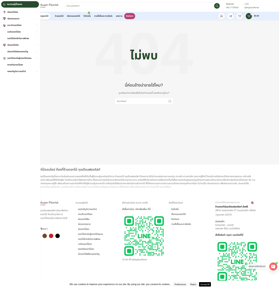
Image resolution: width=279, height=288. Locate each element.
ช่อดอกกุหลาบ (84, 224)
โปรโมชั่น (175, 209)
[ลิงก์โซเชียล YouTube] (51, 236)
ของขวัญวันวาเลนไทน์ (87, 209)
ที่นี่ (241, 235)
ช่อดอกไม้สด (83, 229)
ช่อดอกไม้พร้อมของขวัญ (89, 254)
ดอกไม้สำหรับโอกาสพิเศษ (89, 239)
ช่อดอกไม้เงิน (83, 219)
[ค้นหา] (217, 6)
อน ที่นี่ (148, 209)
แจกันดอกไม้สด (85, 244)
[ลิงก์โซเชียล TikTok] (57, 236)
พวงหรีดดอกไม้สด (86, 249)
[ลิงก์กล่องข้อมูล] (234, 204)
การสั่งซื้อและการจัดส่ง (181, 224)
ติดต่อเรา (175, 219)
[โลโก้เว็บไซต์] (43, 5)
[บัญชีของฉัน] (221, 16)
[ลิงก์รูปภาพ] (43, 203)
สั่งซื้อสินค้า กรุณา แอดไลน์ (227, 235)
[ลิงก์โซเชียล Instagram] (44, 236)
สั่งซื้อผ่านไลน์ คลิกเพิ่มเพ (133, 209)
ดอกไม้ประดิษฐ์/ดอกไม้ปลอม (90, 234)
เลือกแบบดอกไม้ (178, 214)
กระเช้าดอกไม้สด (85, 214)
